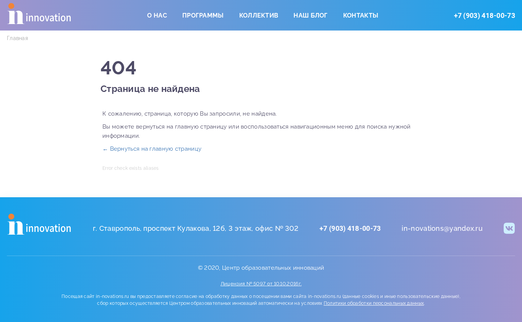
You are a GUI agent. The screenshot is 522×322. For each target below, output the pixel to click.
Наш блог (310, 15)
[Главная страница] (39, 226)
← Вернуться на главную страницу (151, 148)
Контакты (360, 15)
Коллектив (259, 15)
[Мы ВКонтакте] (509, 228)
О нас (157, 15)
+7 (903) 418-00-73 (484, 15)
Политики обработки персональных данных (374, 303)
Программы (203, 15)
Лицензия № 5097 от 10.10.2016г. (261, 284)
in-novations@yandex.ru (442, 228)
